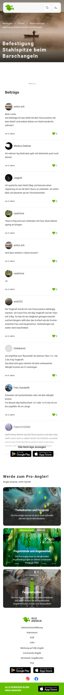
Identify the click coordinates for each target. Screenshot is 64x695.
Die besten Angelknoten (32, 658)
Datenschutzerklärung (32, 627)
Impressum (32, 632)
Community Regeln (32, 653)
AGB (32, 637)
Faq (32, 663)
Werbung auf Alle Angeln (32, 648)
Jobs (32, 642)
